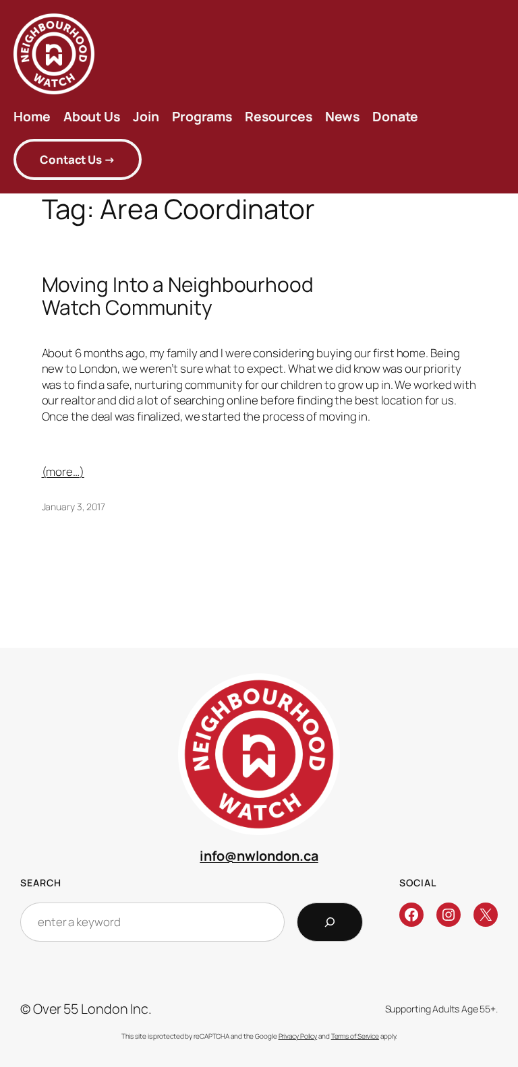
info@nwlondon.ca (259, 856)
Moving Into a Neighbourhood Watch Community (178, 295)
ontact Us (77, 159)
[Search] (330, 922)
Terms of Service (355, 1036)
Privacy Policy (298, 1036)
